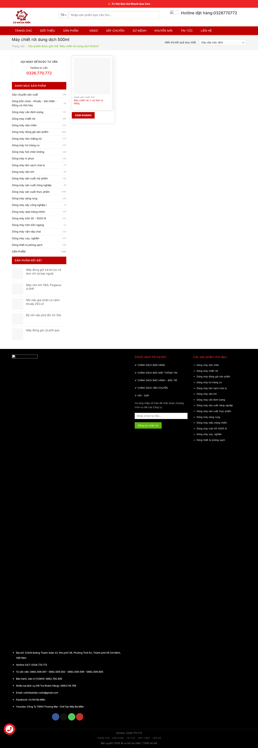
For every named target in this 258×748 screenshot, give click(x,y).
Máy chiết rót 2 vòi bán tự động (88, 102)
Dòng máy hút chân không (28, 151)
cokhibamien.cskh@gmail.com (40, 692)
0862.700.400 (54, 678)
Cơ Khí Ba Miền (36, 699)
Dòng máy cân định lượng (27, 112)
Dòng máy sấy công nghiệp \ (29, 205)
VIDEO (93, 30)
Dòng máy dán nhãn (24, 125)
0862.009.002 (57, 671)
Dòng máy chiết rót (23, 118)
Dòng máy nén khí (23, 171)
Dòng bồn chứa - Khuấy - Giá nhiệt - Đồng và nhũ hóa (34, 103)
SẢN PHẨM (70, 30)
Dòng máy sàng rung (24, 198)
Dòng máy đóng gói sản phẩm (30, 131)
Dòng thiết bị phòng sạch (27, 244)
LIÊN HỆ (206, 30)
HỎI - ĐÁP (143, 395)
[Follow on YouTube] (79, 716)
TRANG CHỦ (23, 30)
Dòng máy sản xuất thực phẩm (31, 191)
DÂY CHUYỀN (115, 30)
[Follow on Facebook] (55, 716)
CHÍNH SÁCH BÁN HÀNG (151, 365)
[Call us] (71, 716)
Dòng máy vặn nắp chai (26, 231)
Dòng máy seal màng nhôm (28, 211)
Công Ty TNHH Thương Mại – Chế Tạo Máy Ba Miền (55, 706)
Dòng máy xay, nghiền (25, 238)
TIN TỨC (187, 30)
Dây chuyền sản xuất (25, 94)
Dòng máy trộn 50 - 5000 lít (29, 218)
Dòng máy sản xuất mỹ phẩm (30, 178)
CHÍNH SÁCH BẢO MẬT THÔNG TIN (157, 372)
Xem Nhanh (83, 115)
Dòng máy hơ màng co (25, 145)
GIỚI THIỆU (47, 30)
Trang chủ (18, 46)
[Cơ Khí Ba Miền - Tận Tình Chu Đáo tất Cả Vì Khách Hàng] (32, 16)
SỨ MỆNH (139, 30)
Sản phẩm (118, 738)
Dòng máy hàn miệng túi (27, 138)
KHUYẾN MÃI (163, 30)
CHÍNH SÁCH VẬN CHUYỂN (152, 387)
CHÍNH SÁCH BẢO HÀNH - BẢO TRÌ (157, 380)
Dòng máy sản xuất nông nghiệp (31, 185)
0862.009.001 (38, 671)
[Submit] (162, 15)
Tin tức (131, 738)
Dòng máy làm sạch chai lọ (28, 165)
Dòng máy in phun (23, 158)
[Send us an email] (63, 716)
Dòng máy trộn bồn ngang (28, 224)
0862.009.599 (76, 671)
